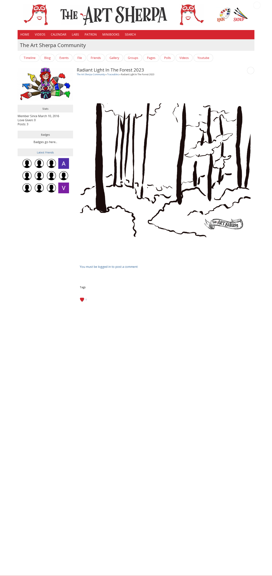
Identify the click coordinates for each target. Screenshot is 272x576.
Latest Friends (45, 152)
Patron (91, 34)
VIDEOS (40, 34)
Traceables (113, 74)
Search (130, 34)
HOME (24, 34)
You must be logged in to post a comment (109, 267)
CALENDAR (58, 34)
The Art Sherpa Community (91, 74)
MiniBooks (110, 34)
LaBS (75, 34)
